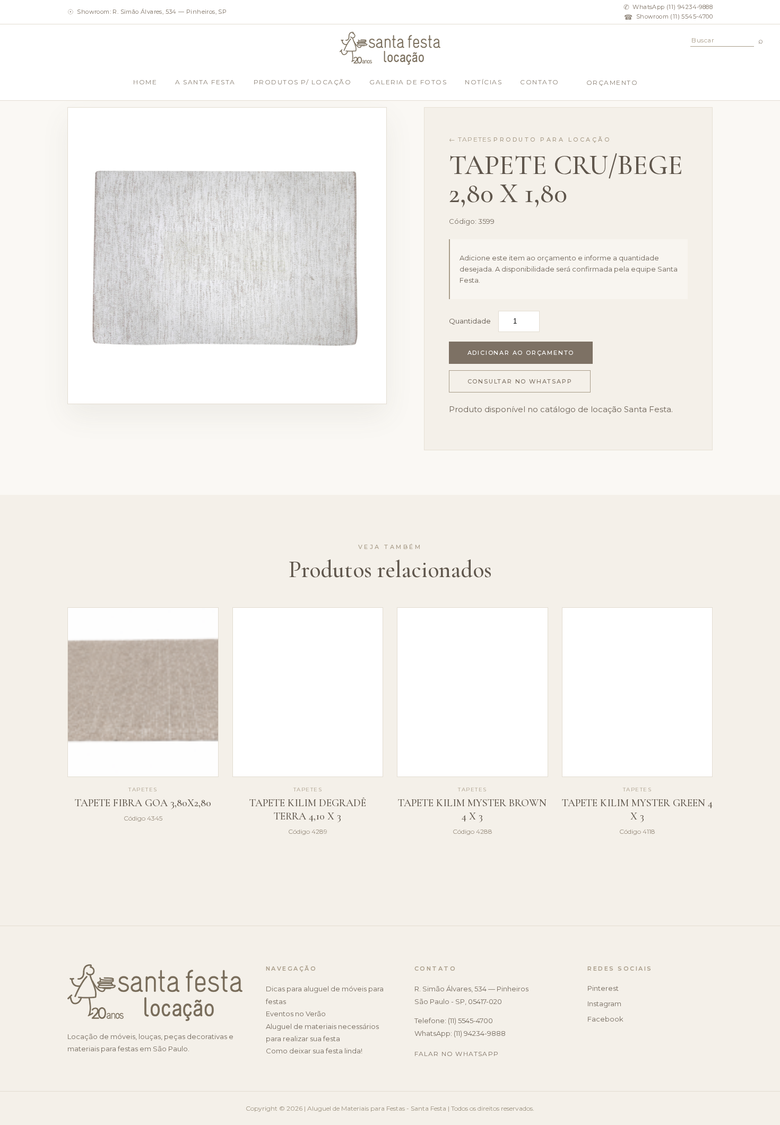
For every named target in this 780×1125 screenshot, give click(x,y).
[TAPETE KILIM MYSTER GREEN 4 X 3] (637, 692)
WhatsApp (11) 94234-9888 (668, 7)
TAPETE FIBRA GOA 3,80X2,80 (143, 803)
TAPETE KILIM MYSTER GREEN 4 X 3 (637, 810)
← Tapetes (470, 139)
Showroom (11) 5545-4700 (668, 17)
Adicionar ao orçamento (521, 352)
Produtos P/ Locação (303, 82)
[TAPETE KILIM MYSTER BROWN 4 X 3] (472, 692)
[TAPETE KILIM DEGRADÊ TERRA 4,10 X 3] (308, 692)
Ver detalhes (143, 863)
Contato (539, 82)
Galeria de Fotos (408, 82)
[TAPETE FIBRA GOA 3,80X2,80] (143, 692)
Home (145, 82)
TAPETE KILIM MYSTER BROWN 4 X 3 (472, 810)
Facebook (605, 1019)
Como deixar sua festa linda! (314, 1050)
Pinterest (603, 988)
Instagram (604, 1003)
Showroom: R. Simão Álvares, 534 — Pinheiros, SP (147, 11)
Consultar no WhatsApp (520, 381)
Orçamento (612, 82)
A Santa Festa (205, 82)
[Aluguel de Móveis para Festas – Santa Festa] (390, 48)
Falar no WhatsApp (456, 1054)
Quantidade (470, 321)
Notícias (483, 82)
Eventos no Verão (296, 1013)
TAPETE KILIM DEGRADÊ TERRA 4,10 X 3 (307, 810)
